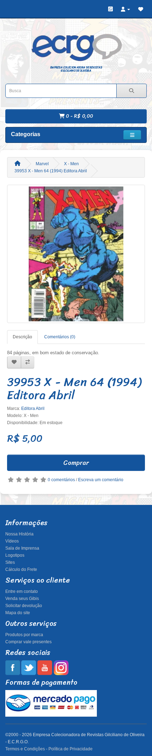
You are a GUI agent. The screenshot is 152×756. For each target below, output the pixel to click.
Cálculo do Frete (21, 569)
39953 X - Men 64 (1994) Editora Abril (50, 170)
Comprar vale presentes (28, 641)
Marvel (42, 163)
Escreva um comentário (100, 479)
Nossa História (19, 534)
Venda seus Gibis (22, 598)
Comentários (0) (59, 336)
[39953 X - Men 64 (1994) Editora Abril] (76, 254)
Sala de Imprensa (22, 548)
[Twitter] (28, 667)
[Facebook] (12, 667)
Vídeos (12, 541)
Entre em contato (21, 591)
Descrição (22, 336)
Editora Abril (33, 408)
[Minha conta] (125, 9)
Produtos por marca (24, 634)
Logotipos (14, 555)
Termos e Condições (25, 748)
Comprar (76, 462)
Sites (10, 562)
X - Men (71, 163)
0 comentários (61, 479)
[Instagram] (61, 667)
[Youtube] (44, 667)
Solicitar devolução (23, 605)
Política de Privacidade (70, 748)
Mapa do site (17, 612)
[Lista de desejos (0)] (140, 9)
